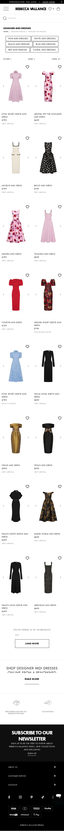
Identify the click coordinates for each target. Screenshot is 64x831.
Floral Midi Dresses (44, 49)
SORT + (31, 59)
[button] (32, 18)
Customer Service (17, 776)
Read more (32, 678)
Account (12, 785)
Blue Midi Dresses (46, 44)
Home (5, 32)
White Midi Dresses (45, 38)
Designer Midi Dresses (37, 32)
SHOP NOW (49, 2)
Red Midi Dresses (17, 49)
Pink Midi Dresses (18, 38)
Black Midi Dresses (19, 44)
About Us (12, 767)
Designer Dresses (18, 32)
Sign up (32, 753)
